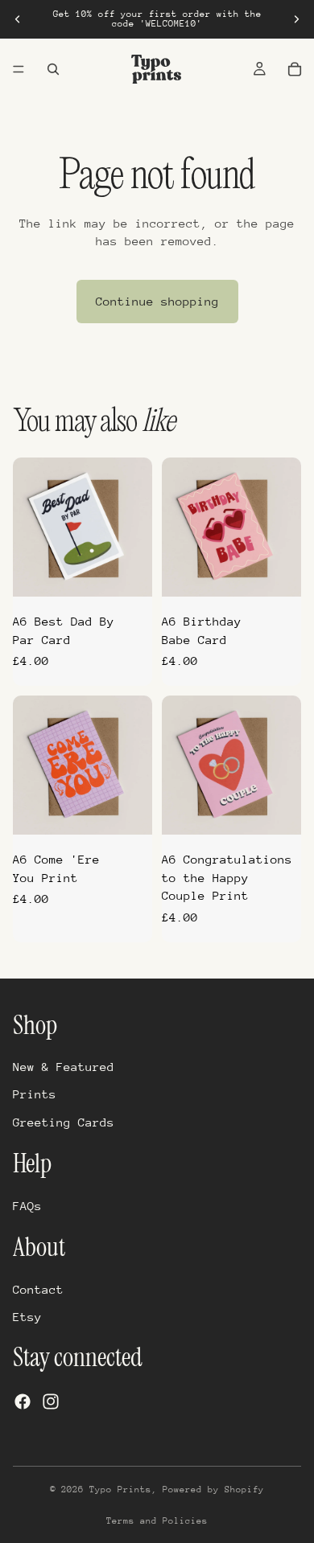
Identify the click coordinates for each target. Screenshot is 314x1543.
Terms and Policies (157, 1521)
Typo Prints (120, 1489)
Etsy (27, 1316)
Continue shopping (157, 301)
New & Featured (63, 1066)
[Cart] (294, 69)
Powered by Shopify (213, 1489)
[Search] (53, 69)
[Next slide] (296, 19)
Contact (38, 1288)
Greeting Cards (63, 1121)
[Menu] (18, 69)
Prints (34, 1094)
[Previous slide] (17, 19)
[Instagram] (50, 1400)
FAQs (27, 1205)
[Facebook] (22, 1400)
